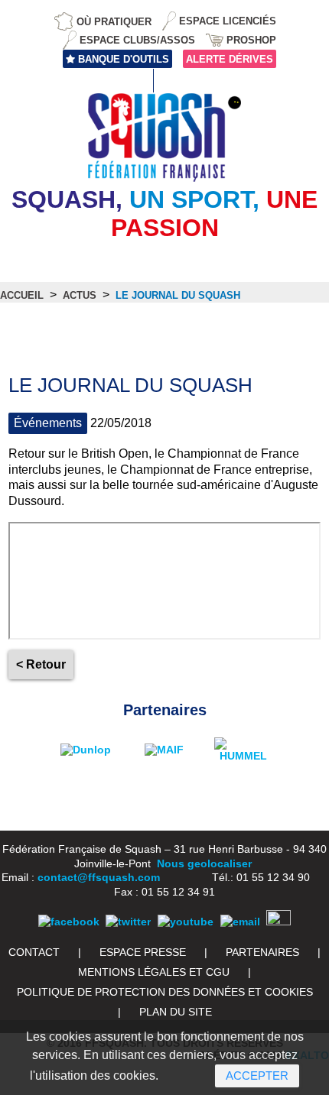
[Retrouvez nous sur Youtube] (185, 921)
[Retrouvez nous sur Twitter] (128, 921)
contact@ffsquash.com (98, 877)
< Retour (41, 664)
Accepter (257, 1075)
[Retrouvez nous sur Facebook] (68, 921)
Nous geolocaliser (204, 863)
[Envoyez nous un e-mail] (240, 921)
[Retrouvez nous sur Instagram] (278, 921)
